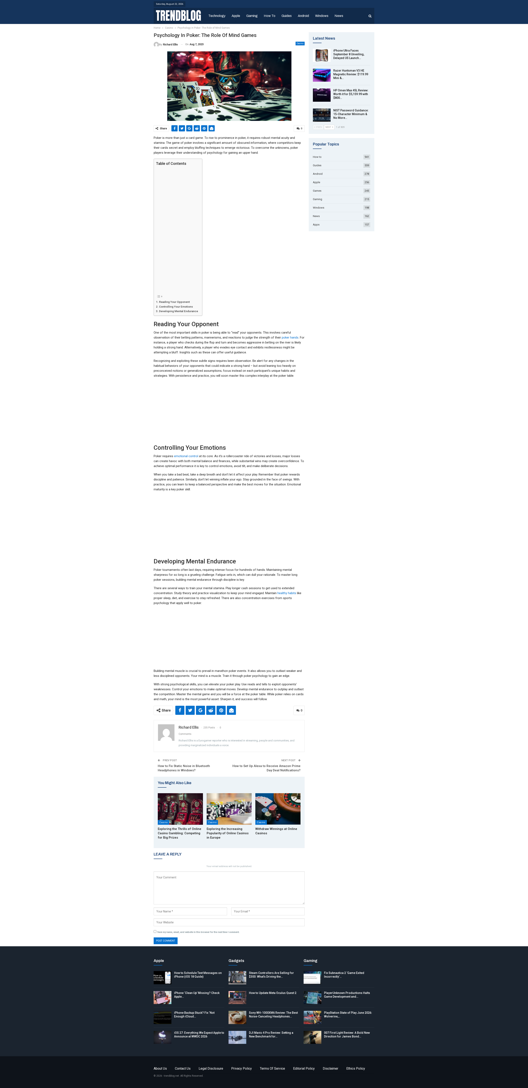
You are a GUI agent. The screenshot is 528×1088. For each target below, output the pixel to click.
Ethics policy (355, 1068)
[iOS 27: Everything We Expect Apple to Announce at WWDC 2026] (162, 1037)
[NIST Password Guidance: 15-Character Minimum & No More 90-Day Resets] (322, 115)
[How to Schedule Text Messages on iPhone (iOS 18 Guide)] (162, 977)
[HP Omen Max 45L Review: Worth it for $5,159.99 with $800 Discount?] (322, 95)
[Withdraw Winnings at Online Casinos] (278, 809)
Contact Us (183, 1068)
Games (317, 190)
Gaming (252, 16)
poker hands (290, 337)
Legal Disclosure (211, 1068)
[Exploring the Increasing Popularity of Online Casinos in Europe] (229, 809)
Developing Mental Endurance (178, 311)
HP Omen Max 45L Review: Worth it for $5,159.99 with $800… (350, 94)
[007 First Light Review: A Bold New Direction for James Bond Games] (312, 1037)
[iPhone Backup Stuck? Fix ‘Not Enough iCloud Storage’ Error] (162, 1017)
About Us (160, 1068)
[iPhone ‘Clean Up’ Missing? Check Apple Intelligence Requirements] (162, 997)
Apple (236, 16)
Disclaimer (330, 1068)
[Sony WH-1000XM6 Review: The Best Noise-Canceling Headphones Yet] (237, 1017)
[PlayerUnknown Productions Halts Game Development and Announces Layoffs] (312, 997)
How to (269, 16)
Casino (300, 43)
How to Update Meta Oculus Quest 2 (272, 993)
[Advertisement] (177, 230)
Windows (321, 16)
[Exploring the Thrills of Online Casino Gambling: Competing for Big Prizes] (180, 809)
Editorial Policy (304, 1068)
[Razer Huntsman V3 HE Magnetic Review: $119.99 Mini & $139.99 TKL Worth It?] (322, 75)
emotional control (186, 456)
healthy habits (286, 593)
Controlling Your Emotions (176, 306)
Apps (316, 224)
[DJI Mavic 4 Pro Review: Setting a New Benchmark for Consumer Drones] (237, 1037)
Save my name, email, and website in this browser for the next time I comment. (198, 932)
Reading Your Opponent (174, 301)
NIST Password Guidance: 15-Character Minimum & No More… (351, 114)
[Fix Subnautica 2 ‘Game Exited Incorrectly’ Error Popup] (312, 977)
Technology (216, 16)
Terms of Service (272, 1068)
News (339, 16)
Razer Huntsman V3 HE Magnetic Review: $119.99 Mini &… (350, 74)
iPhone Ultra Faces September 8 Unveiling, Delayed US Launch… (348, 54)
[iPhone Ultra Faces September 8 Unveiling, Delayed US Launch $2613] (322, 55)
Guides (287, 16)
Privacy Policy (241, 1068)
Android (303, 16)
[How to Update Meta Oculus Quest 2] (237, 997)
